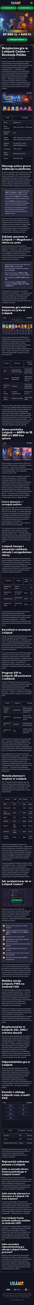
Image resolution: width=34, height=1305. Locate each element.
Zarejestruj (25, 8)
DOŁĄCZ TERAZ (17, 40)
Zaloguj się (8, 8)
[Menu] (31, 3)
